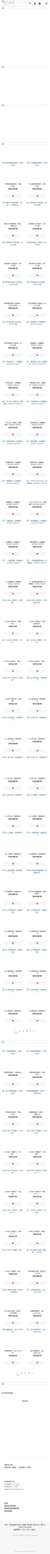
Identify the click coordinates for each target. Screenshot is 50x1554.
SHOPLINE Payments (28, 1551)
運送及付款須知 (10, 1506)
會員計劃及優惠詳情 (11, 1508)
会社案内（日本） (25, 1467)
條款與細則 (8, 1511)
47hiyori (16, 1484)
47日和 (15, 1486)
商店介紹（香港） (10, 1467)
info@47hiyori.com (16, 1489)
